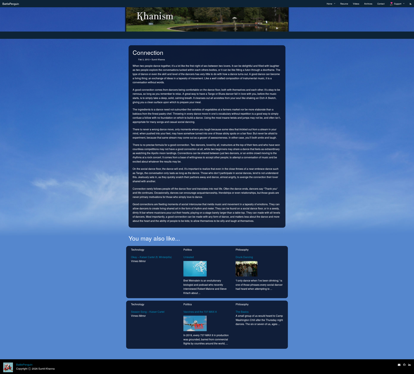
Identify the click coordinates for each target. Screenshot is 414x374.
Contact (381, 3)
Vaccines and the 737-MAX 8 (200, 312)
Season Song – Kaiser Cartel (147, 312)
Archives (368, 3)
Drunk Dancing (244, 257)
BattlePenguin (10, 4)
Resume (344, 3)
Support (397, 3)
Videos (356, 3)
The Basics (242, 312)
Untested (188, 257)
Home (329, 3)
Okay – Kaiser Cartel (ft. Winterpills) (151, 257)
